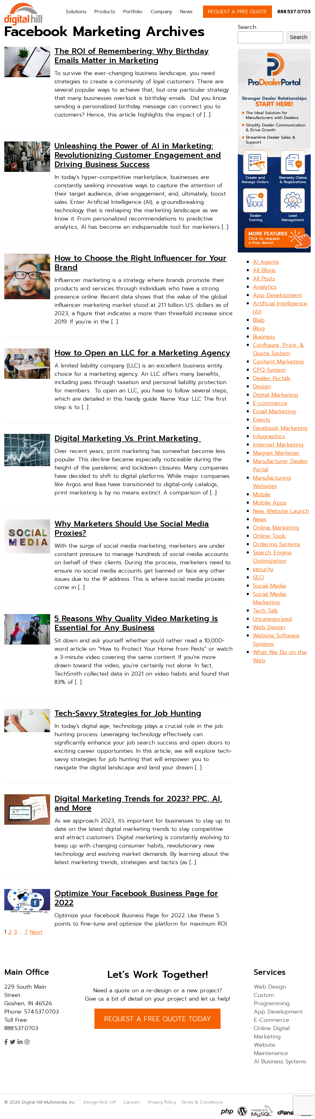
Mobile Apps (269, 502)
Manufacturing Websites (272, 482)
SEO (258, 577)
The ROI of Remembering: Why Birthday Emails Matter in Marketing (131, 56)
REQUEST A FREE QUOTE (237, 11)
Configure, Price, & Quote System (278, 349)
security (263, 569)
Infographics (269, 436)
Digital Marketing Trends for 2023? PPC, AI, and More (138, 803)
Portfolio (132, 11)
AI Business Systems (280, 1061)
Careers (131, 1102)
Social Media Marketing (269, 598)
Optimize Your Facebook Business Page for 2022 (136, 898)
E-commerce (270, 403)
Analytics (265, 287)
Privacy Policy (162, 1102)
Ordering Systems (276, 544)
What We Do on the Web (280, 656)
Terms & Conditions (202, 1102)
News (186, 11)
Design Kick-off (100, 1102)
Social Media (269, 585)
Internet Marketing (278, 444)
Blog (259, 328)
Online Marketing (276, 527)
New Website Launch (281, 511)
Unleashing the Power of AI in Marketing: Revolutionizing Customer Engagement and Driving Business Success (137, 155)
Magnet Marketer (276, 453)
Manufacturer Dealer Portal (280, 465)
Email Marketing (274, 411)
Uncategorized (272, 619)
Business (264, 336)
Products (104, 11)
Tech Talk (265, 610)
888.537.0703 (294, 11)
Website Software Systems (276, 639)
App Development (277, 295)
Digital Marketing (275, 395)
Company (161, 11)
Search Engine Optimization (272, 556)
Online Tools (269, 536)
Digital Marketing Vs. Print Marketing (127, 438)
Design (262, 386)
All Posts (264, 278)
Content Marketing (278, 361)
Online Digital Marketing (271, 1032)
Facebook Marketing (280, 428)
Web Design (269, 627)
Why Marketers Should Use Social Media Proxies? (131, 528)
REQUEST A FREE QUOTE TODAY (157, 1019)
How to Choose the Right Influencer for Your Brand (140, 262)
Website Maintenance (271, 1049)
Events (261, 419)
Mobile (261, 494)
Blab (259, 320)
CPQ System (269, 370)
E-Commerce (271, 1020)
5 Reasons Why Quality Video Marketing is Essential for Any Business (136, 623)
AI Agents (266, 262)
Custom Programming (271, 999)
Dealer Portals (271, 378)
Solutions (76, 11)
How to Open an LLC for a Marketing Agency (142, 353)
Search (247, 27)
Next (36, 932)
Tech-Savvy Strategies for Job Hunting (127, 713)
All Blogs (264, 270)
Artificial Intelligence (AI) (280, 307)
